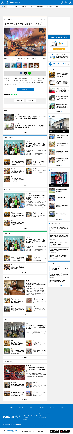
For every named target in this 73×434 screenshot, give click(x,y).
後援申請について (42, 417)
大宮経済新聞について (28, 413)
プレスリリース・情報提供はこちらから (47, 413)
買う (32, 6)
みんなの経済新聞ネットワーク (10, 431)
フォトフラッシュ (9, 20)
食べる (17, 6)
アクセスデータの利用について (30, 415)
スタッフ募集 (26, 419)
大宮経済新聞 (13, 2)
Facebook (62, 2)
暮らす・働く (40, 6)
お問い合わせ (41, 415)
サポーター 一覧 (59, 49)
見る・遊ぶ (24, 6)
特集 (57, 6)
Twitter (65, 2)
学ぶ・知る (49, 6)
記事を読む (25, 89)
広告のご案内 (26, 417)
